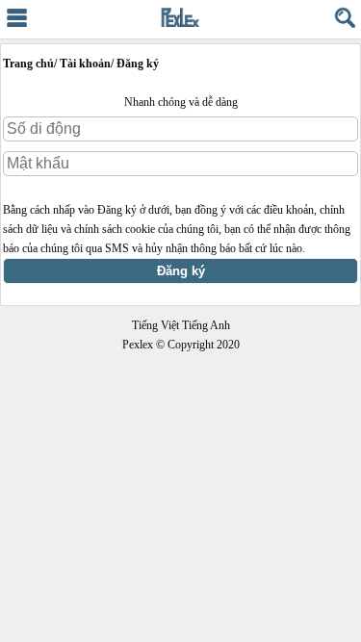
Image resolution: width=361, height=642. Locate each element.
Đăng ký (181, 271)
